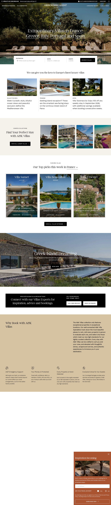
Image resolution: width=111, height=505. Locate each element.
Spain (80, 36)
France (76, 31)
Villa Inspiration (22, 5)
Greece (32, 36)
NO (109, 491)
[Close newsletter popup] (109, 454)
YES (101, 491)
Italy (44, 36)
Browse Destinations (8, 5)
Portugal (58, 36)
